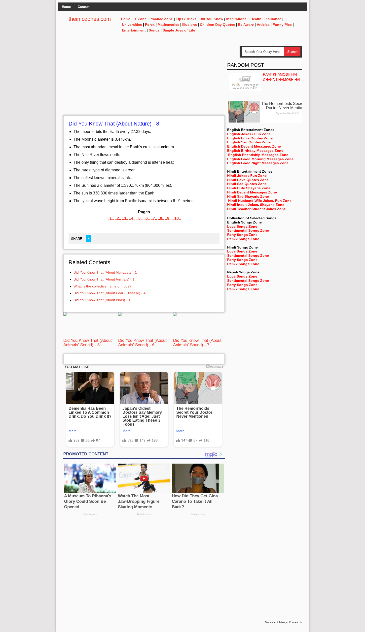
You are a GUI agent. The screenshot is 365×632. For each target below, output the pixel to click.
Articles (263, 25)
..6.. (147, 218)
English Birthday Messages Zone (255, 151)
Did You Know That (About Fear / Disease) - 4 (109, 293)
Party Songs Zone (242, 235)
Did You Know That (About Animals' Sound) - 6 (142, 342)
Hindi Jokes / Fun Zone (247, 176)
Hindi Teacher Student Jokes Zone (256, 209)
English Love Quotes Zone (250, 138)
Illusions (189, 25)
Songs (154, 30)
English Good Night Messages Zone (258, 163)
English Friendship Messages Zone (258, 155)
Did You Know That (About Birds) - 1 (101, 300)
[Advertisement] (144, 80)
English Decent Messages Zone (254, 146)
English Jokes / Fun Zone (249, 134)
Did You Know (211, 19)
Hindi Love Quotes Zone (248, 180)
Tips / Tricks (186, 19)
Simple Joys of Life (179, 30)
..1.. (111, 218)
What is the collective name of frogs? (102, 286)
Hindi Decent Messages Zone (252, 192)
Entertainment (134, 30)
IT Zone (140, 19)
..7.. (154, 218)
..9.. (168, 218)
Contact (83, 7)
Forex (150, 25)
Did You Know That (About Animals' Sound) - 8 (87, 342)
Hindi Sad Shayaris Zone (248, 196)
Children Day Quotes (217, 25)
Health (256, 19)
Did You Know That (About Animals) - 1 (104, 279)
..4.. (132, 218)
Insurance (272, 19)
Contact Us (295, 622)
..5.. (139, 218)
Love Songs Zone (242, 226)
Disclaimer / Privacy (276, 622)
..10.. (176, 218)
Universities (132, 25)
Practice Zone (161, 19)
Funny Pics (282, 25)
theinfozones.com (90, 19)
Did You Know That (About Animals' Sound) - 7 (197, 342)
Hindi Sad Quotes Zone (247, 184)
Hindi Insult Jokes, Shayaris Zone (255, 205)
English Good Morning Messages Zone (260, 159)
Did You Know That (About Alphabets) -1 (105, 272)
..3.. (125, 218)
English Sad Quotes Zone (249, 142)
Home (66, 7)
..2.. (118, 218)
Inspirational (237, 19)
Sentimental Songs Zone (248, 230)
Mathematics (168, 25)
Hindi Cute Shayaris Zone (248, 188)
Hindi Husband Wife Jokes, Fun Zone (260, 201)
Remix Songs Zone (243, 239)
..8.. (161, 218)
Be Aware (246, 25)
